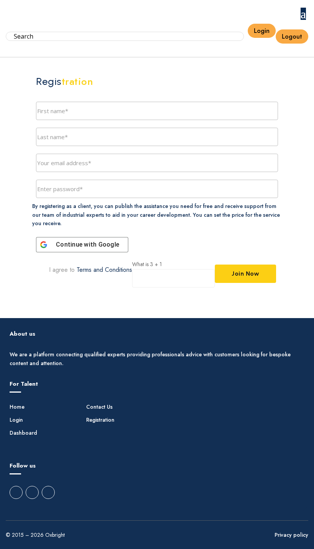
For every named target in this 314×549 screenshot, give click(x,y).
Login (262, 30)
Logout (292, 36)
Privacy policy (291, 535)
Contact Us (99, 407)
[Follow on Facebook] (16, 492)
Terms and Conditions (104, 269)
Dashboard (23, 433)
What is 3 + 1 (147, 264)
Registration (100, 420)
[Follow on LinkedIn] (48, 492)
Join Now (245, 273)
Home (17, 407)
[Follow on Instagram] (32, 492)
